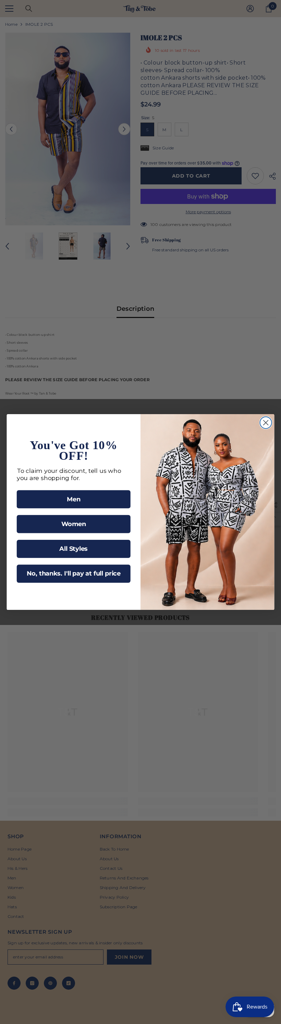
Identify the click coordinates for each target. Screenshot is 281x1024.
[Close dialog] (266, 423)
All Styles (73, 549)
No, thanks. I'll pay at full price (74, 573)
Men (73, 499)
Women (73, 523)
